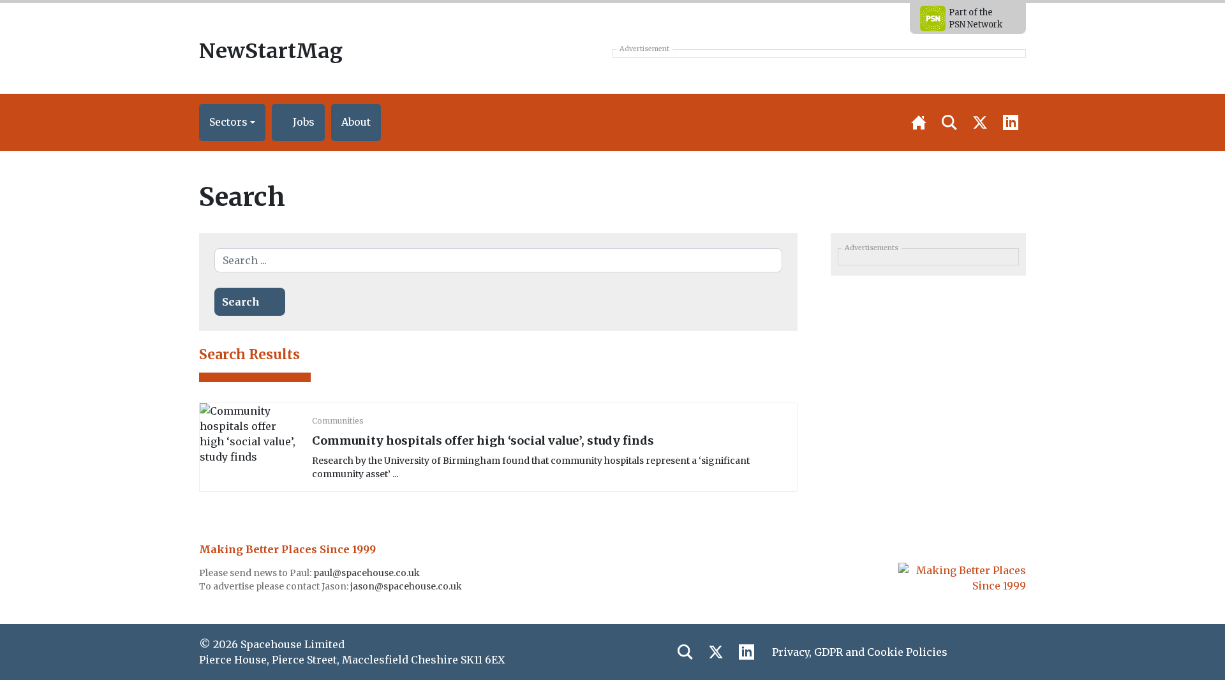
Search (241, 301)
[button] (232, 122)
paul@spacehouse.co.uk (367, 573)
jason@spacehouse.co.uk (407, 586)
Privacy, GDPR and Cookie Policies (859, 652)
